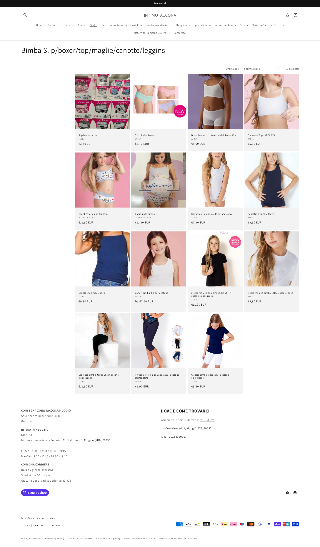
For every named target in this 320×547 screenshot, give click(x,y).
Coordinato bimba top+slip (93, 214)
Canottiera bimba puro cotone (151, 292)
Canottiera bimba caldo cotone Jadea (212, 214)
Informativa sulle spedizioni (173, 538)
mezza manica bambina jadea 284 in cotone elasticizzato (211, 294)
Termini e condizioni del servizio (139, 538)
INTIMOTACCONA (37, 538)
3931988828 (207, 420)
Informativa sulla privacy (108, 538)
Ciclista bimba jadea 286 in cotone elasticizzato (210, 376)
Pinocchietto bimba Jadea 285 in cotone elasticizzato (157, 376)
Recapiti (194, 538)
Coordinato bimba (145, 214)
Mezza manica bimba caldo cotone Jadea (270, 292)
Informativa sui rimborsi (80, 538)
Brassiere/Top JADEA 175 (261, 135)
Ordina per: (232, 68)
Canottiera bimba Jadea (261, 214)
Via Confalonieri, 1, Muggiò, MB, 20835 (186, 428)
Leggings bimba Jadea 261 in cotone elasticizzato (99, 376)
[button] (25, 15)
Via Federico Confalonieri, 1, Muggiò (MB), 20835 (78, 440)
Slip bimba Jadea (88, 135)
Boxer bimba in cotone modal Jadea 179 (213, 135)
